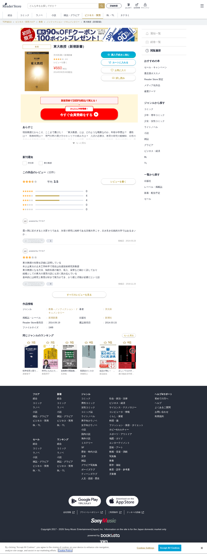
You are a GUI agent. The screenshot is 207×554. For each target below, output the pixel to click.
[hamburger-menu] (202, 6)
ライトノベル (151, 127)
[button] (135, 512)
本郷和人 (84, 374)
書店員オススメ (152, 73)
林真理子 (46, 374)
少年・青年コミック (154, 115)
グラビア (148, 145)
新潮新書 (68, 55)
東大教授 (48, 163)
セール (147, 199)
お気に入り (120, 70)
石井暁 (64, 374)
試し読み (120, 78)
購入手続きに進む (120, 54)
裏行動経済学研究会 (127, 374)
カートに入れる (120, 62)
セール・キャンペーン (155, 67)
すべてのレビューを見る (79, 294)
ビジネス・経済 (152, 151)
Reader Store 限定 (153, 79)
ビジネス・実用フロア (25, 22)
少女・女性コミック (154, 121)
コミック (148, 109)
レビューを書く (60, 62)
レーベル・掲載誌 (153, 187)
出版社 (147, 181)
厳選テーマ (150, 91)
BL (145, 157)
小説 (146, 133)
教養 (41, 22)
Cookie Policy (65, 550)
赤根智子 (26, 374)
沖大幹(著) (58, 55)
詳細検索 (114, 6)
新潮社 (108, 317)
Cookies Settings (145, 548)
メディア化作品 (152, 85)
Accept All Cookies (169, 548)
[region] (103, 548)
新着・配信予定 (152, 193)
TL (145, 163)
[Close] (201, 548)
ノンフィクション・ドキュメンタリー (63, 22)
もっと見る (81, 143)
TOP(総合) (7, 22)
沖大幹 (31, 163)
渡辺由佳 (103, 374)
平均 (49, 181)
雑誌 (146, 139)
